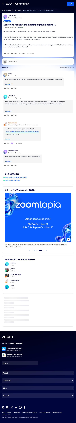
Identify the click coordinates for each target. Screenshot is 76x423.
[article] (38, 81)
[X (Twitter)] (11, 407)
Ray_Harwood (12, 123)
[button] (3, 3)
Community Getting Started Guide (16, 177)
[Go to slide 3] (34, 250)
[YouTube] (16, 407)
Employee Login (6, 415)
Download (7, 380)
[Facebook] (24, 407)
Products (10, 10)
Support (6, 395)
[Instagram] (20, 407)
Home (4, 10)
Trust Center (16, 412)
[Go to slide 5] (39, 250)
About (5, 373)
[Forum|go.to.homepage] (17, 4)
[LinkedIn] (7, 407)
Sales (5, 388)
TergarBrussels (13, 151)
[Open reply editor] (38, 61)
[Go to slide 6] (43, 250)
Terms (3, 412)
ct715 (12, 286)
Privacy (9, 412)
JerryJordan (12, 16)
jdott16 (12, 269)
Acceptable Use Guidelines (29, 412)
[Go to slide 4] (37, 250)
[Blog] (3, 407)
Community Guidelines (12, 180)
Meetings (18, 10)
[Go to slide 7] (46, 250)
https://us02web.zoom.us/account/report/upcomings (22, 132)
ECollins (13, 263)
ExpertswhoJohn (15, 274)
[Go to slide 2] (32, 250)
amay (10, 74)
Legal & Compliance (44, 412)
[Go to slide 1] (30, 250)
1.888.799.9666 (16, 343)
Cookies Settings (57, 412)
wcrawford (11, 96)
